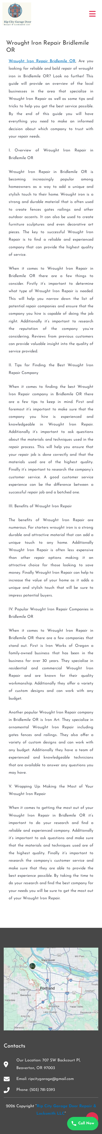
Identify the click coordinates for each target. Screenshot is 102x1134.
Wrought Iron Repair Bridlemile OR (42, 61)
